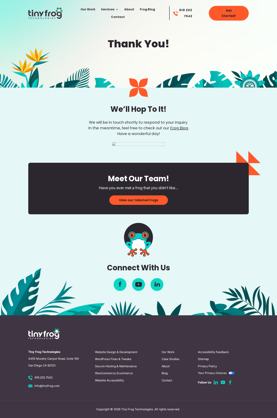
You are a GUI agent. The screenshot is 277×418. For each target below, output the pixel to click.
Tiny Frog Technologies (137, 409)
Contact (118, 17)
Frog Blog (147, 9)
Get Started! (229, 13)
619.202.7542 (44, 377)
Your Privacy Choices (212, 373)
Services (107, 9)
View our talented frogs (138, 200)
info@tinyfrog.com (47, 386)
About (129, 9)
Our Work (87, 9)
